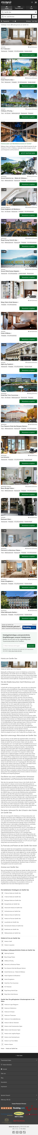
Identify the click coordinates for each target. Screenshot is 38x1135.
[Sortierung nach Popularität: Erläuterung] (15, 21)
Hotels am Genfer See (11, 1048)
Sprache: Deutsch (5, 1095)
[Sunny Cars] (19, 1114)
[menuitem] (19, 1065)
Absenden (31, 646)
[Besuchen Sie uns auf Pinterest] (20, 1132)
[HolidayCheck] (6, 1114)
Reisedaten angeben (28, 55)
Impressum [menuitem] (4, 1086)
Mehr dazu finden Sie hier (15, 651)
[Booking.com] (19, 1108)
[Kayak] (6, 1108)
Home (2, 1048)
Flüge (31, 8)
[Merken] (35, 29)
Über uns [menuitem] (3, 1073)
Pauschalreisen (19, 8)
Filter (35, 21)
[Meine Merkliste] (32, 2)
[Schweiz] (31, 1114)
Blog (2, 1078)
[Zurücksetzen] (35, 12)
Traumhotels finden (6, 1060)
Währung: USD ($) (5, 1099)
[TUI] (31, 1108)
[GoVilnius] (19, 1121)
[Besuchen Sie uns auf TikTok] (24, 1132)
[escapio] (6, 2)
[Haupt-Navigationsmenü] (36, 2)
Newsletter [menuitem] (4, 1082)
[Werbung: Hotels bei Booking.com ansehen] (29, 627)
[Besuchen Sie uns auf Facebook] (13, 1132)
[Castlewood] (6, 1121)
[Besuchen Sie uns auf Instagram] (17, 1132)
